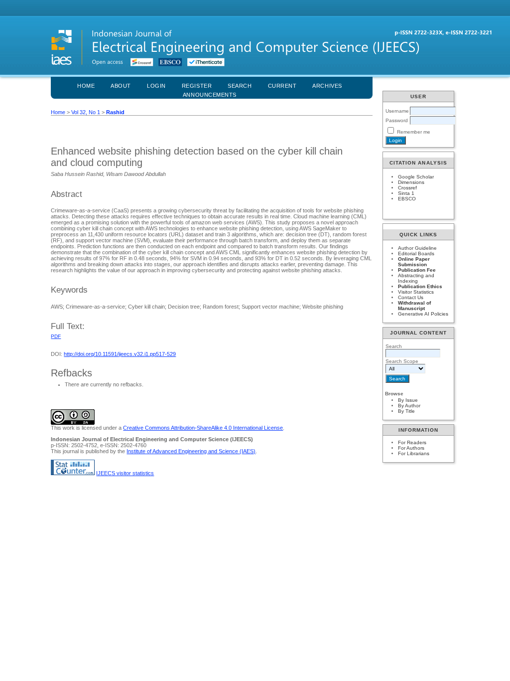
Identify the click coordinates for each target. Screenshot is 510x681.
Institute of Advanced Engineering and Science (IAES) (191, 451)
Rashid (115, 112)
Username (397, 111)
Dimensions (411, 182)
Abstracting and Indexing (416, 278)
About (121, 86)
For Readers (412, 442)
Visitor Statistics (416, 292)
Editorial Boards (416, 253)
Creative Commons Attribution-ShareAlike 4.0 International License (203, 428)
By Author (409, 405)
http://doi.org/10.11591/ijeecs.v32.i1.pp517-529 (120, 354)
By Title (406, 411)
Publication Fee (417, 270)
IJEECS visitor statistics (125, 473)
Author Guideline (417, 248)
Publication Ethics (420, 286)
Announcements (210, 95)
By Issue (408, 400)
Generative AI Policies (423, 314)
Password (396, 120)
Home (86, 86)
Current (282, 86)
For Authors (411, 448)
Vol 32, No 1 (85, 112)
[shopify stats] (73, 473)
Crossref (407, 187)
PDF (56, 336)
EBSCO (407, 198)
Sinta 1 (406, 193)
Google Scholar (416, 176)
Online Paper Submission (414, 261)
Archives (327, 86)
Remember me (413, 132)
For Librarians (413, 453)
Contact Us (410, 297)
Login (156, 86)
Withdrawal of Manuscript (414, 305)
